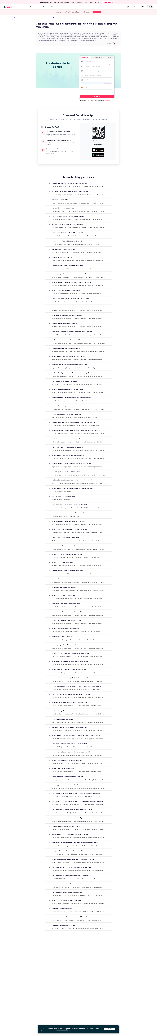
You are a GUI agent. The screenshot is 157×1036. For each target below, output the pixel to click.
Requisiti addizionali (88, 91)
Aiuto (130, 7)
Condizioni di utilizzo (90, 101)
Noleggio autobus (35, 7)
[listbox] (136, 6)
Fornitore (45, 7)
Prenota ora (97, 12)
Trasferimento (23, 7)
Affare (53, 7)
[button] (83, 87)
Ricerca (97, 96)
